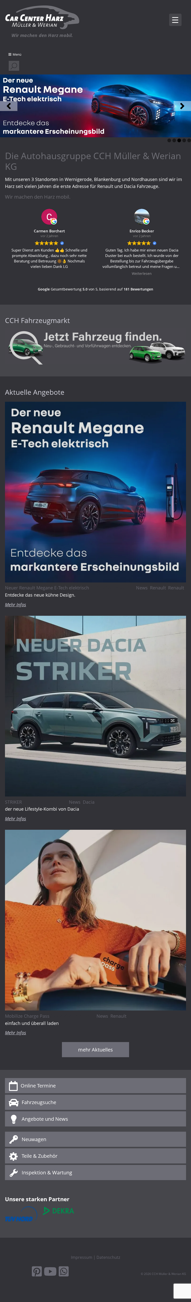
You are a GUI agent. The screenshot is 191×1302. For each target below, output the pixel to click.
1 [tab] (169, 140)
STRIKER (13, 802)
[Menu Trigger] (175, 20)
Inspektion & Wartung (47, 1172)
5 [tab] (189, 140)
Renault (158, 588)
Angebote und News (45, 1119)
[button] (8, 106)
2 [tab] (174, 140)
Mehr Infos (15, 605)
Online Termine (38, 1085)
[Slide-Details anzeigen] (95, 105)
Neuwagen (34, 1139)
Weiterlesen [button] (49, 273)
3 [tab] (179, 140)
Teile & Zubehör (39, 1156)
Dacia (89, 802)
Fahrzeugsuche (39, 1102)
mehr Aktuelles (95, 1049)
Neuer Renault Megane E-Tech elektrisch (47, 588)
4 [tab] (184, 140)
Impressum (81, 1257)
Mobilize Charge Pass (27, 1016)
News (142, 588)
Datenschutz (108, 1257)
